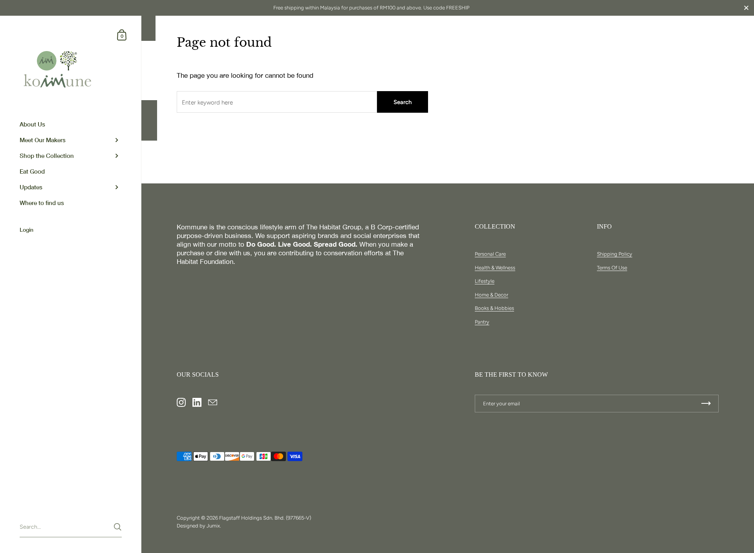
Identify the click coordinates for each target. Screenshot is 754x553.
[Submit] (117, 527)
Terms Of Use (612, 268)
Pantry (482, 322)
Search (402, 102)
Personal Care (490, 254)
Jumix (213, 526)
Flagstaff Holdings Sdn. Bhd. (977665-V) (265, 518)
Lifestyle (484, 281)
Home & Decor (491, 295)
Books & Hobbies (494, 308)
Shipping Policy (614, 254)
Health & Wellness (495, 268)
